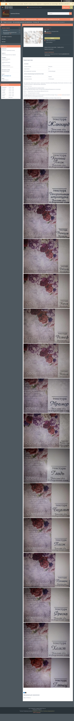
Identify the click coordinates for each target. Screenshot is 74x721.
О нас (22, 19)
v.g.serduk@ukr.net (7, 75)
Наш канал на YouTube (53, 19)
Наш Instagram (42, 19)
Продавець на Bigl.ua (37, 709)
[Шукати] (70, 13)
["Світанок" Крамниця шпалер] (5, 13)
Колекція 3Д (36, 22)
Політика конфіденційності (48, 711)
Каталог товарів (6, 28)
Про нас (4, 39)
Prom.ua (44, 708)
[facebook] (24, 692)
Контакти (17, 19)
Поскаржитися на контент (37, 711)
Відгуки (3, 41)
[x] (25, 692)
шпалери (60, 94)
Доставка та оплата (7, 36)
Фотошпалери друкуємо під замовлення (22, 22)
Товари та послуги (7, 22)
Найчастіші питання (31, 19)
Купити (52, 38)
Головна (4, 19)
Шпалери (10, 19)
